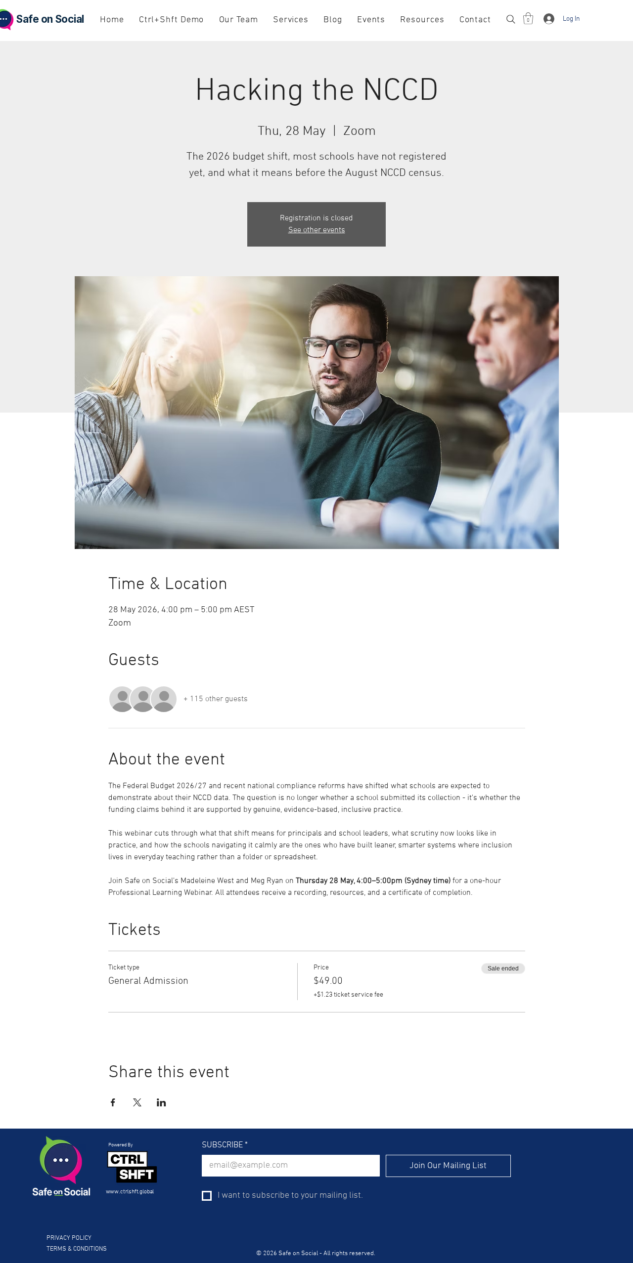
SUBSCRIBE (225, 1145)
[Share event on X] (137, 1102)
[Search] (510, 19)
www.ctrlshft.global (130, 1191)
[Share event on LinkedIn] (161, 1102)
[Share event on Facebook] (113, 1102)
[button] (528, 18)
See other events (316, 230)
